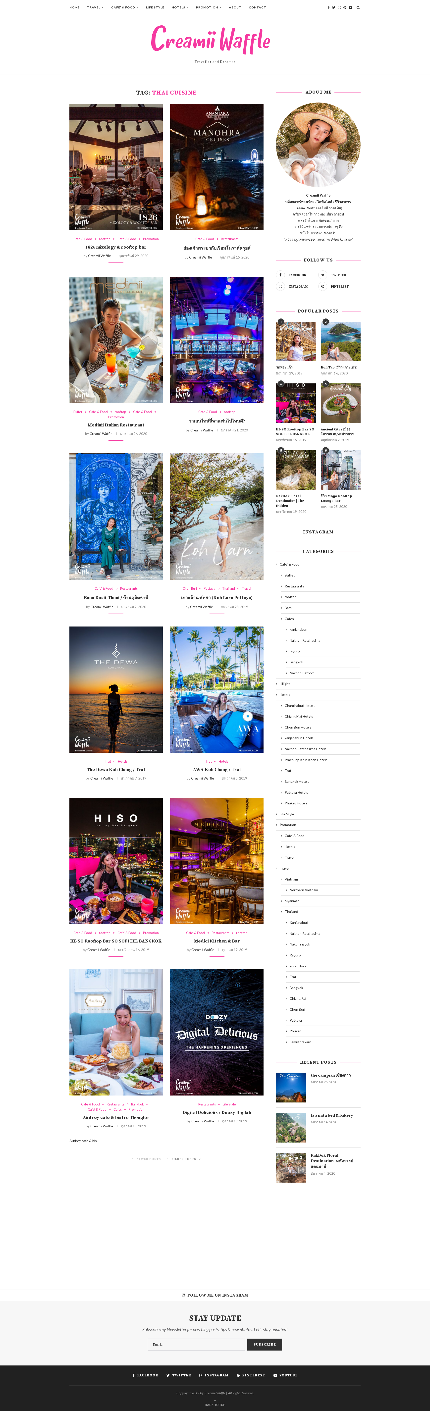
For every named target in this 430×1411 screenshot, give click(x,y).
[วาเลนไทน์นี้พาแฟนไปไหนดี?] (217, 340)
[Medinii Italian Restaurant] (116, 340)
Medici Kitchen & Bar (217, 941)
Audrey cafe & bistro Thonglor (116, 1117)
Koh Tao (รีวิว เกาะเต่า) (339, 367)
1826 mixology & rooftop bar (116, 247)
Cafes (117, 1109)
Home (74, 7)
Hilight (285, 683)
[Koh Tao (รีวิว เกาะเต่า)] (341, 342)
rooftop (104, 239)
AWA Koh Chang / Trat (217, 770)
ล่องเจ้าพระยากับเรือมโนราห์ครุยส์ (217, 248)
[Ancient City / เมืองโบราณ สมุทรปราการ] (341, 403)
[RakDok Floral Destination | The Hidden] (296, 470)
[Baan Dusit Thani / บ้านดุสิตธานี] (116, 516)
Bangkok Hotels (297, 781)
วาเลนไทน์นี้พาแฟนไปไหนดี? (217, 421)
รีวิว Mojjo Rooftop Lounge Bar (336, 498)
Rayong (295, 955)
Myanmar (292, 901)
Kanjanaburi (299, 922)
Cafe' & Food (82, 239)
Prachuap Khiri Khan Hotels (306, 760)
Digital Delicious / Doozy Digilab (217, 1112)
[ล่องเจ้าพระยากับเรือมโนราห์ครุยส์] (217, 167)
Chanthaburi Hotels (300, 705)
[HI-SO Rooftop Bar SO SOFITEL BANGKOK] (116, 861)
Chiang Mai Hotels (299, 716)
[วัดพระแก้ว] (296, 342)
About (235, 7)
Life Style (155, 7)
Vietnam (291, 879)
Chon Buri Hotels (298, 727)
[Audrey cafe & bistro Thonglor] (116, 1032)
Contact (257, 7)
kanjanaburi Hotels (299, 738)
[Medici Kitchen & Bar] (217, 861)
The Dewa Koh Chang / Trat (116, 770)
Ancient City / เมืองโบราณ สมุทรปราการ (337, 432)
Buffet (77, 412)
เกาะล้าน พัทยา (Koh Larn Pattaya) (217, 598)
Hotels (178, 7)
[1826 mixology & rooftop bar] (116, 167)
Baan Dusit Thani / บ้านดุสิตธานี (116, 598)
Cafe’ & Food (123, 7)
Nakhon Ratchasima (305, 640)
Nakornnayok (300, 944)
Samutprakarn (300, 1042)
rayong (295, 651)
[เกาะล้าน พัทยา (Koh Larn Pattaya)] (217, 516)
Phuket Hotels (296, 803)
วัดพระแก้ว (284, 367)
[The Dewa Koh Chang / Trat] (116, 690)
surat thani (298, 966)
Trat (108, 761)
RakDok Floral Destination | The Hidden (290, 501)
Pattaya (209, 588)
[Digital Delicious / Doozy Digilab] (217, 1032)
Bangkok (137, 1104)
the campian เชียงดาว (331, 1075)
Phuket (295, 1031)
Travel (93, 7)
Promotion (207, 7)
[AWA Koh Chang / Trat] (217, 690)
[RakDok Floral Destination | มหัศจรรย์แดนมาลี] (291, 1168)
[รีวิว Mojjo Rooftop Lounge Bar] (341, 470)
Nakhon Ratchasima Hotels (305, 749)
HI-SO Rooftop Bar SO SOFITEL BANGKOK (116, 941)
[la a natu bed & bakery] (291, 1128)
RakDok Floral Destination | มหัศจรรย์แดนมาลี (332, 1161)
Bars (288, 608)
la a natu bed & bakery (332, 1115)
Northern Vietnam (304, 890)
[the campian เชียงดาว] (291, 1087)
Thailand (228, 588)
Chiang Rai (298, 998)
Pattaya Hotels (296, 792)
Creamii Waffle (99, 256)
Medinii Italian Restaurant (116, 425)
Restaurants (229, 239)
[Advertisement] (318, 1232)
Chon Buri (190, 588)
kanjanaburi (298, 629)
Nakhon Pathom (302, 673)
